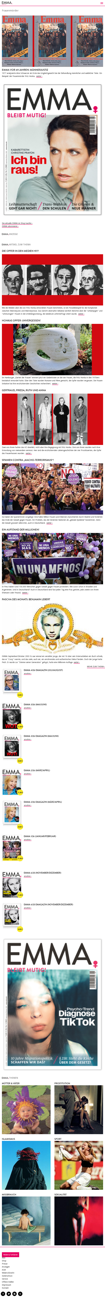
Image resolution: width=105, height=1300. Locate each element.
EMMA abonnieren (10, 226)
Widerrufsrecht (8, 1273)
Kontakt (5, 1288)
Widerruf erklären (10, 1255)
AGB (4, 1270)
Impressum (6, 1285)
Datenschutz (7, 1276)
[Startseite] (52, 3)
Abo (3, 1258)
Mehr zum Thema (95, 666)
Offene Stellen (8, 1282)
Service (5, 1279)
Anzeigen (6, 1267)
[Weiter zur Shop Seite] (52, 150)
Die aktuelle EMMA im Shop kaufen (16, 223)
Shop (4, 1261)
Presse (4, 1264)
